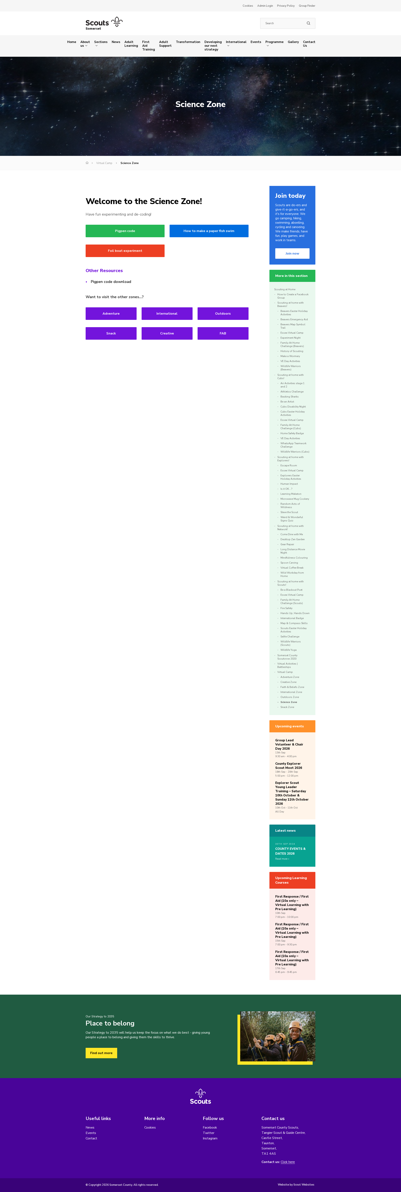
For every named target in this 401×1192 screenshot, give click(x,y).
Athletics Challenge (291, 391)
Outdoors (223, 313)
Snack (111, 333)
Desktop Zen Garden (292, 539)
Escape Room (288, 465)
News (116, 42)
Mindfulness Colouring (294, 557)
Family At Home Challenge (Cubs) (290, 426)
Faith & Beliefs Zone (292, 687)
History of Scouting (291, 351)
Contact (91, 1138)
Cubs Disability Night (293, 406)
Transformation (188, 42)
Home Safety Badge (292, 433)
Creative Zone (288, 682)
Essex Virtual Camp (291, 332)
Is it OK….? (286, 489)
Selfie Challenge (289, 636)
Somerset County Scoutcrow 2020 (287, 657)
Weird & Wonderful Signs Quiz (291, 519)
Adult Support (165, 44)
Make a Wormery (290, 356)
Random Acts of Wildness (290, 505)
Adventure (111, 313)
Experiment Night (290, 337)
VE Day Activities (290, 361)
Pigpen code (125, 231)
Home (71, 42)
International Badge (292, 618)
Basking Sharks (289, 396)
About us (85, 44)
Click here (288, 1162)
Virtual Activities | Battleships (287, 665)
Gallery (293, 42)
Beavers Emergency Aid (294, 319)
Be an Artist (287, 401)
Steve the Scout (289, 512)
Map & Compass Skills (294, 623)
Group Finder (307, 6)
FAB (223, 333)
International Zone (291, 692)
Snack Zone (287, 707)
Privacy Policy (286, 6)
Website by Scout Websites (296, 1185)
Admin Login (265, 6)
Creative (167, 333)
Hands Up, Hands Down (295, 613)
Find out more (101, 1053)
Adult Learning (131, 44)
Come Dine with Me (291, 534)
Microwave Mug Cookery (294, 499)
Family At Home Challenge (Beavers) (292, 344)
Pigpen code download (111, 281)
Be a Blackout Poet (291, 590)
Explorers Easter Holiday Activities (290, 477)
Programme (274, 42)
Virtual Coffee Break (291, 567)
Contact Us (309, 44)
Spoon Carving (289, 562)
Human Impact (289, 484)
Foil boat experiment (125, 250)
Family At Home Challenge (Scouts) (291, 601)
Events (256, 42)
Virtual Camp (104, 163)
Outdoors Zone (289, 697)
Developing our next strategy (213, 46)
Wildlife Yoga (288, 650)
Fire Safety (286, 608)
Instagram (210, 1138)
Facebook (210, 1127)
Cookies (248, 6)
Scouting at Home (284, 289)
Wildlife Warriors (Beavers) (290, 368)
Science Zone (288, 702)
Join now (292, 253)
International (236, 42)
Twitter (208, 1133)
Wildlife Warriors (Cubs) (294, 451)
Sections (101, 42)
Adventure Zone (289, 677)
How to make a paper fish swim (209, 231)
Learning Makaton (290, 494)
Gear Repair (287, 544)
